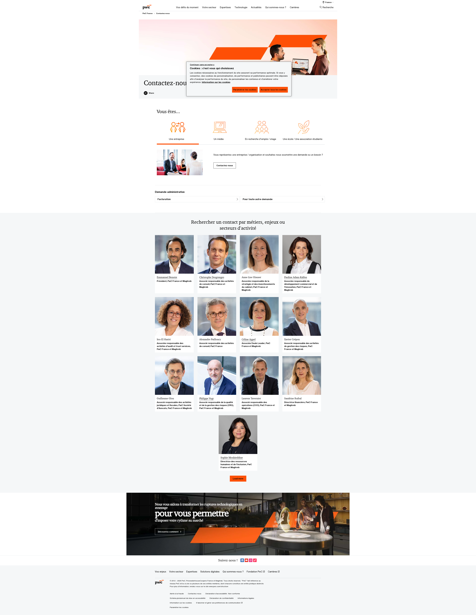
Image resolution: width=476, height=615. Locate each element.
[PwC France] (147, 6)
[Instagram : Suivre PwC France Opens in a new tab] (250, 560)
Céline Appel (249, 339)
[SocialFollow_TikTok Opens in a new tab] (255, 560)
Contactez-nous (163, 13)
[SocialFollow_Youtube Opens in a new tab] (246, 560)
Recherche (328, 7)
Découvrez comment (168, 531)
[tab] (178, 138)
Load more (238, 478)
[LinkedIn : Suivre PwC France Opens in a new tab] (242, 560)
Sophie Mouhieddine (232, 457)
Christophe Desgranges (211, 277)
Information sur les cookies (216, 82)
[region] (239, 79)
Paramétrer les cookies (179, 607)
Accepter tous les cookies (274, 90)
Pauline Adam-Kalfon (295, 277)
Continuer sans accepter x (202, 65)
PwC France (148, 13)
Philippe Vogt (206, 398)
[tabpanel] (240, 160)
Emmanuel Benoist (167, 277)
